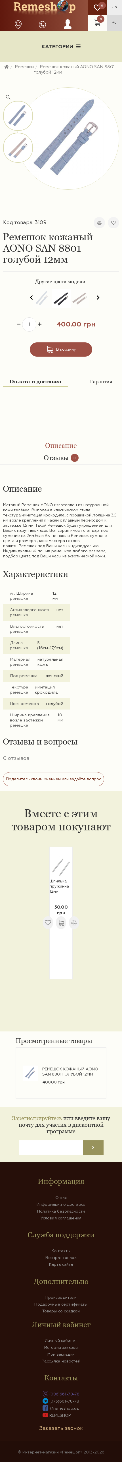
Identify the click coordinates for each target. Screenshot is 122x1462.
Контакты (61, 1251)
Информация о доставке (84, 66)
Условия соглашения (61, 1218)
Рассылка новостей (61, 1361)
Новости (29, 66)
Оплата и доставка (35, 381)
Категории (57, 46)
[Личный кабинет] (68, 30)
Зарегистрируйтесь (37, 1118)
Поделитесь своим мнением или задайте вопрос (53, 779)
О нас (61, 1198)
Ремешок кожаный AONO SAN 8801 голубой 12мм (70, 1071)
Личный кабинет (61, 1341)
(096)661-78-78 (64, 1394)
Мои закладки (61, 1354)
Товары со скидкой (61, 1311)
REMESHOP (60, 1416)
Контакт (61, 75)
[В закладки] (113, 222)
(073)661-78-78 (64, 1401)
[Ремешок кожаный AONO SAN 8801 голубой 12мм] (68, 138)
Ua (114, 7)
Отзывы (60, 458)
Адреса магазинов (18, 25)
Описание (61, 445)
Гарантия (101, 381)
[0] (97, 8)
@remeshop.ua (64, 1409)
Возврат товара (61, 1258)
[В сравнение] (99, 222)
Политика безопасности (61, 1211)
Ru (114, 22)
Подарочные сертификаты (60, 1304)
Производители (61, 1298)
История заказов (61, 1348)
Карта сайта (61, 1265)
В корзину (66, 349)
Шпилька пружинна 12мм (59, 886)
